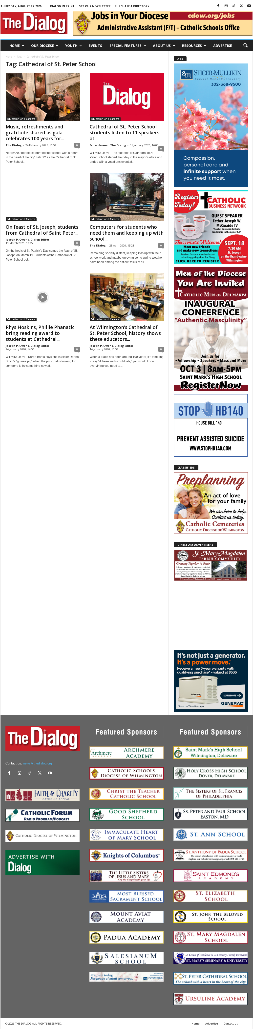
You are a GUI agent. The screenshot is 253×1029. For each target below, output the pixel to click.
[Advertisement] (211, 615)
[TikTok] (234, 6)
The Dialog (13, 145)
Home (14, 45)
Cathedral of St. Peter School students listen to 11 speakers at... (124, 132)
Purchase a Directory (132, 6)
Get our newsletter (95, 6)
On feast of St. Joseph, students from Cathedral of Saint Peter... (42, 230)
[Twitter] (241, 6)
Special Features (125, 45)
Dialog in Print (62, 6)
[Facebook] (218, 6)
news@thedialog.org (37, 763)
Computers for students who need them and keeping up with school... (127, 233)
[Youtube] (249, 6)
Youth (71, 45)
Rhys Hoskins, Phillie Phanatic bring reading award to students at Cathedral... (40, 333)
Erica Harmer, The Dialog (108, 145)
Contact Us (231, 1023)
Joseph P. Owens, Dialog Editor (27, 239)
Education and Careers (21, 119)
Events (95, 45)
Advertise (222, 45)
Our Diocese (42, 45)
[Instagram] (226, 6)
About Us (162, 45)
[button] (245, 45)
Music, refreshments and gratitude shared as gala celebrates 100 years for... (35, 132)
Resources (192, 45)
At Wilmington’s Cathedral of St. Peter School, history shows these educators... (125, 333)
